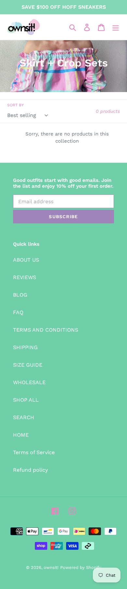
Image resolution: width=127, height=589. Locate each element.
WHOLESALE (29, 382)
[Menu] (115, 27)
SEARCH (23, 417)
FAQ (18, 312)
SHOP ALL (26, 400)
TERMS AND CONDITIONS (45, 330)
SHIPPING (25, 347)
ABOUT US (26, 260)
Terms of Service (34, 452)
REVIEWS (24, 277)
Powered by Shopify (80, 567)
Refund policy (30, 470)
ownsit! (51, 567)
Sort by (15, 105)
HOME (21, 435)
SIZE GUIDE (27, 365)
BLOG (20, 295)
